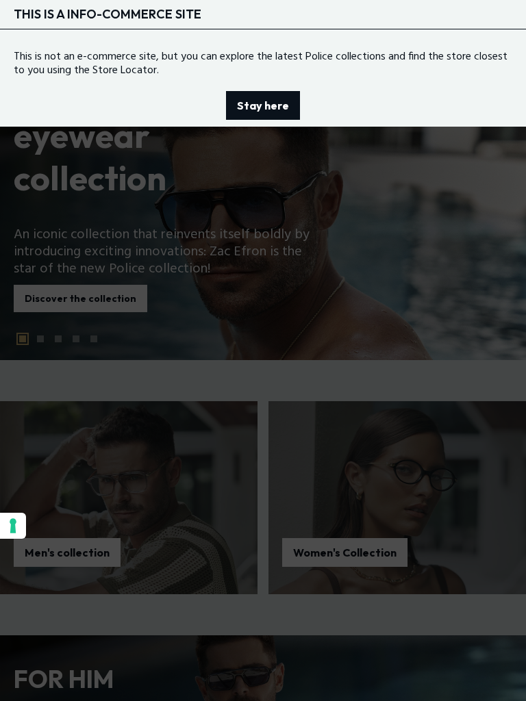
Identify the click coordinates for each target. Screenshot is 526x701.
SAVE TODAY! (293, 587)
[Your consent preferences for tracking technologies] (13, 526)
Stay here (263, 105)
